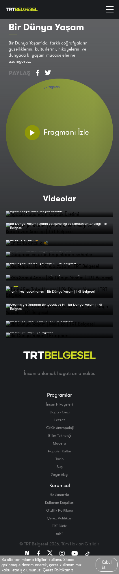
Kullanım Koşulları (59, 502)
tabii (59, 533)
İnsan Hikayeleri (59, 404)
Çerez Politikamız (58, 570)
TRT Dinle (59, 525)
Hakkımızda (59, 494)
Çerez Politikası (59, 518)
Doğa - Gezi (60, 412)
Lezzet (59, 419)
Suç (60, 466)
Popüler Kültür (59, 451)
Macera (59, 443)
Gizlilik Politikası (59, 510)
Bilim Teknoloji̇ (59, 435)
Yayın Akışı (59, 474)
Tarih (59, 458)
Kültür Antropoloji (60, 427)
